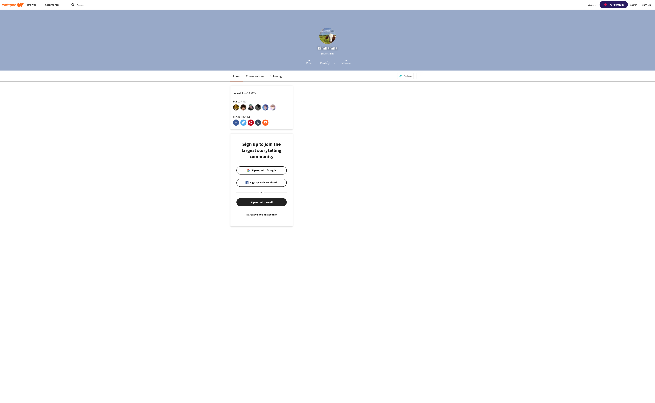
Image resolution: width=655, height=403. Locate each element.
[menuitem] (405, 76)
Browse (32, 4)
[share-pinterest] (251, 123)
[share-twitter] (243, 123)
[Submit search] (73, 5)
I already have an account (261, 214)
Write (591, 5)
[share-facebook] (236, 123)
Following (275, 76)
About (237, 76)
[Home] (13, 5)
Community (52, 4)
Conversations (255, 76)
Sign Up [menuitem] (646, 4)
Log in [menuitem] (633, 4)
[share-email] (265, 123)
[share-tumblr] (258, 123)
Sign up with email (261, 202)
